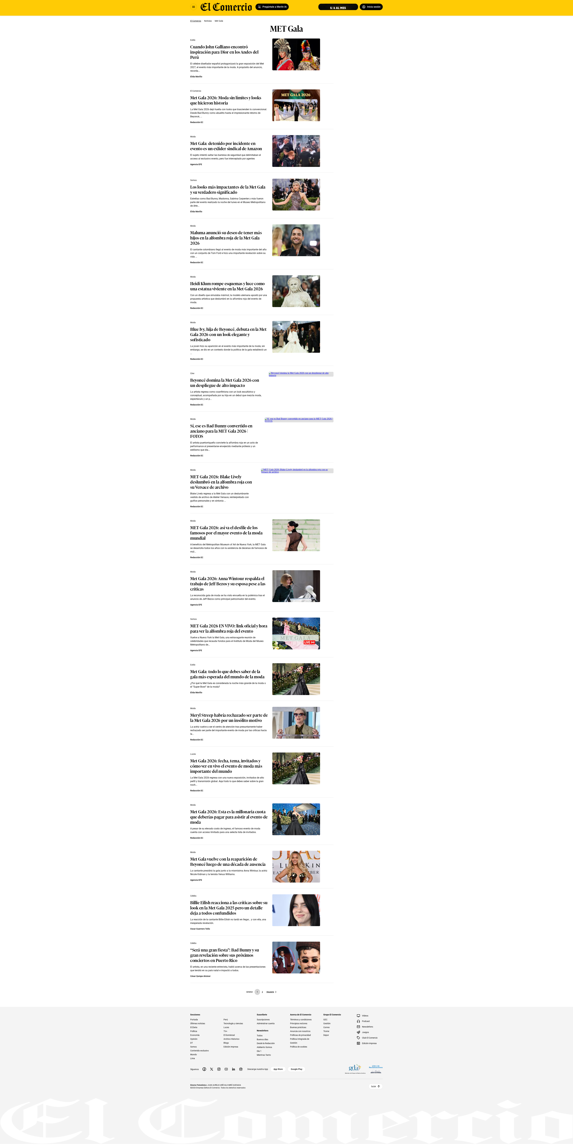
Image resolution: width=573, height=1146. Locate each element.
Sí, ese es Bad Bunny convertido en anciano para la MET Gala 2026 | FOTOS (221, 430)
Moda (193, 136)
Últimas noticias (197, 1023)
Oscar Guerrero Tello (200, 929)
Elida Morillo (196, 76)
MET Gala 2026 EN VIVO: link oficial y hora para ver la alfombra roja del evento (228, 628)
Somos (193, 180)
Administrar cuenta (266, 1023)
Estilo (192, 40)
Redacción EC (196, 122)
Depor (326, 1035)
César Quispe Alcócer (200, 976)
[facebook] (204, 1069)
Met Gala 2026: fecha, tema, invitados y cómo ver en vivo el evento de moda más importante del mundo (226, 765)
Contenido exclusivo (199, 1050)
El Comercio (195, 91)
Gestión (327, 1023)
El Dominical (229, 1035)
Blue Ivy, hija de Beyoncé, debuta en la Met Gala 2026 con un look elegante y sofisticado (228, 334)
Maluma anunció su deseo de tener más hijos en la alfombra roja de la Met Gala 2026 (226, 237)
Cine (192, 373)
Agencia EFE (196, 164)
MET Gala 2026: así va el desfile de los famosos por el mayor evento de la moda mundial (226, 532)
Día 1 (259, 1051)
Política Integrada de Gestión (299, 1041)
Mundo (193, 1054)
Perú (226, 1019)
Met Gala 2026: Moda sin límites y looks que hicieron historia (225, 100)
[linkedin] (233, 1069)
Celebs (193, 896)
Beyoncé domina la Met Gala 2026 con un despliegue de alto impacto (224, 382)
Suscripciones (263, 1019)
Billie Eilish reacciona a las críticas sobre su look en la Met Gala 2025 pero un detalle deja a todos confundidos (228, 907)
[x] (211, 1069)
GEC (325, 1019)
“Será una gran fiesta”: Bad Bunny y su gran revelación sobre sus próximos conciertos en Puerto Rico (224, 955)
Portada (194, 1019)
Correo (326, 1027)
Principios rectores (298, 1023)
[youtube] (226, 1069)
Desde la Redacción (266, 1043)
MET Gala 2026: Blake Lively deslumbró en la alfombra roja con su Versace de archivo (221, 481)
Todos (259, 1035)
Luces (193, 754)
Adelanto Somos (264, 1047)
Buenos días (262, 1039)
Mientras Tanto (264, 1055)
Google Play (296, 1069)
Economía (195, 1035)
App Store (278, 1069)
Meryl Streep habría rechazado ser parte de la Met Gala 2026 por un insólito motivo (229, 717)
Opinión (193, 1039)
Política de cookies (298, 1047)
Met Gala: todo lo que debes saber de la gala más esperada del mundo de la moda (227, 674)
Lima (192, 1058)
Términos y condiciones (301, 1019)
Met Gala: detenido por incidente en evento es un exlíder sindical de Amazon (226, 145)
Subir (373, 1086)
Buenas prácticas (298, 1027)
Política (193, 1031)
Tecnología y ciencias (233, 1023)
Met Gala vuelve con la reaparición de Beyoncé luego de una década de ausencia (228, 861)
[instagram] (219, 1069)
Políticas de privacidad (300, 1035)
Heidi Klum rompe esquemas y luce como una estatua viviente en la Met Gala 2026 (227, 286)
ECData (193, 1027)
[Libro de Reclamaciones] (376, 1069)
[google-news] (241, 1069)
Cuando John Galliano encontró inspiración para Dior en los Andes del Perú (224, 51)
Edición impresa (231, 1047)
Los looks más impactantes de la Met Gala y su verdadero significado (227, 189)
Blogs (226, 1043)
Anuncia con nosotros (300, 1031)
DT (191, 1043)
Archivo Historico (231, 1039)
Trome (326, 1031)
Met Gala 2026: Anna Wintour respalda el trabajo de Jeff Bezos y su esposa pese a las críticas (227, 583)
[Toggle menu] (193, 7)
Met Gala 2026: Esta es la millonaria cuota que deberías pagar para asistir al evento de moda (229, 816)
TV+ (225, 1031)
